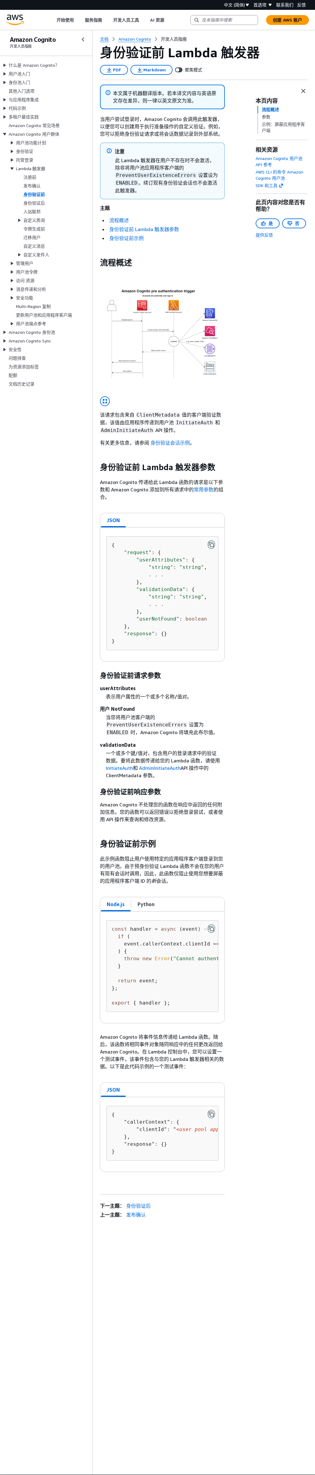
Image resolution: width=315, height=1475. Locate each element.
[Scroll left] (52, 20)
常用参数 (203, 489)
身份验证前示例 (126, 238)
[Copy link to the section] (95, 263)
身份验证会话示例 (170, 443)
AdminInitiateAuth (160, 768)
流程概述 (119, 220)
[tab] (113, 520)
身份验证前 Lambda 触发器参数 (144, 229)
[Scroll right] (169, 20)
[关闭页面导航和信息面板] (303, 91)
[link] (174, 39)
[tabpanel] (162, 594)
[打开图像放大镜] (105, 401)
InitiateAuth (119, 768)
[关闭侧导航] (83, 39)
